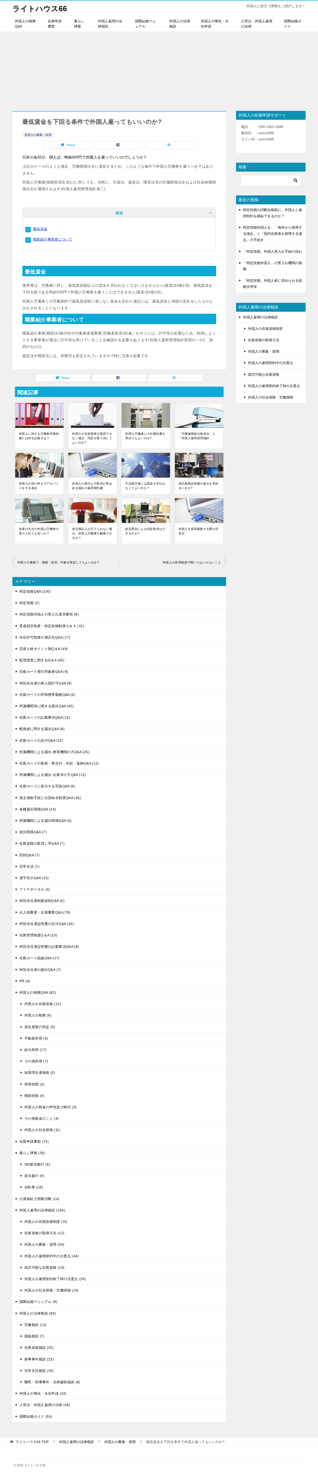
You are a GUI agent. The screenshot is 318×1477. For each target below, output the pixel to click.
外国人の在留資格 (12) (42, 1004)
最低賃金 (40, 229)
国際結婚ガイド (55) (35, 1416)
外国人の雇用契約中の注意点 (270, 363)
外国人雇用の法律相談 (110, 23)
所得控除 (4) (34, 1084)
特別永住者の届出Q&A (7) (40, 970)
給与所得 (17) (35, 1050)
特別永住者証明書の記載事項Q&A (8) (49, 947)
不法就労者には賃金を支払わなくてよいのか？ (145, 486)
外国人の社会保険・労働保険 (270, 397)
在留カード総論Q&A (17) (39, 958)
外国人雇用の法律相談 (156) (42, 1210)
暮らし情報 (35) (32, 1153)
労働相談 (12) (35, 1325)
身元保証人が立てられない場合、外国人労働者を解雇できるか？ (92, 533)
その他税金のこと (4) (41, 1118)
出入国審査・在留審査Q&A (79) (44, 912)
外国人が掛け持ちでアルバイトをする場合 (39, 486)
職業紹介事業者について (52, 239)
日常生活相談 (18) (39, 1371)
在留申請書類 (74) (34, 1141)
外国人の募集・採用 (38, 135)
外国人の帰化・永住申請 (215, 23)
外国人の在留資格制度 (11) (46, 1222)
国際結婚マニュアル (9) (38, 1302)
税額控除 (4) (34, 1096)
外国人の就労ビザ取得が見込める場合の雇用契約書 (92, 486)
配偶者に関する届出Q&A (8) (42, 729)
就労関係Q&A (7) (33, 832)
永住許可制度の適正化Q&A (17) (44, 637)
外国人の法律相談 (179, 23)
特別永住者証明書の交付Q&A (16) (46, 924)
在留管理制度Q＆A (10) (38, 935)
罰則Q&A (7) (29, 855)
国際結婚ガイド (292, 23)
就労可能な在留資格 (263, 374)
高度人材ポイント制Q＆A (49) (43, 649)
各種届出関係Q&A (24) (37, 809)
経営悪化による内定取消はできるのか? (145, 531)
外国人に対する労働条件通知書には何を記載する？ (39, 436)
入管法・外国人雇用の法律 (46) (44, 1405)
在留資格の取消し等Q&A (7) (42, 843)
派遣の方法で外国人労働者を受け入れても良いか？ (39, 531)
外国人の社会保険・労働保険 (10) (51, 1290)
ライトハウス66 (39, 8)
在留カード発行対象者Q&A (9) (43, 672)
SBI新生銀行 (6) (37, 1164)
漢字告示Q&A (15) (34, 878)
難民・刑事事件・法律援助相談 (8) (52, 1382)
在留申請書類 (55, 23)
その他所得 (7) (36, 1061)
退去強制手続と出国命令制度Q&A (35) (50, 798)
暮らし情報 (79, 23)
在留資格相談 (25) (39, 1348)
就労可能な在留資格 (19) (44, 1267)
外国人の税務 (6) (38, 1015)
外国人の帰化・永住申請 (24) (43, 1393)
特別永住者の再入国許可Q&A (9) (45, 683)
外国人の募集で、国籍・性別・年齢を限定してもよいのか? (58, 562)
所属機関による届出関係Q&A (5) (45, 821)
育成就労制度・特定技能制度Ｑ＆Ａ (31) (51, 626)
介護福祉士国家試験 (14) (39, 1199)
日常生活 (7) (29, 866)
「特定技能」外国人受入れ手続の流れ (272, 251)
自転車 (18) (33, 1187)
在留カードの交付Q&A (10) (41, 740)
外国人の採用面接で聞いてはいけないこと (192, 562)
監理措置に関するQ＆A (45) (41, 660)
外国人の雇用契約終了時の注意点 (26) (55, 1279)
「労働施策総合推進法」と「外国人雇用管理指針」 (197, 436)
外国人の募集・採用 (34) (44, 1244)
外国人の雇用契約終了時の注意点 (274, 386)
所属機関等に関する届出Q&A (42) (46, 706)
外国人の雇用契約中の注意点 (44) (51, 1256)
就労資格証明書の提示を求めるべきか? (199, 486)
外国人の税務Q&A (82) (37, 992)
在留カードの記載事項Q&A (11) (44, 717)
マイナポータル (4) (34, 889)
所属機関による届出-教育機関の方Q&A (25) (54, 752)
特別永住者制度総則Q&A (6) (42, 901)
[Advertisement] (159, 68)
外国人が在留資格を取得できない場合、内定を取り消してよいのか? (92, 438)
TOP (32, 1442)
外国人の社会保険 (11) (42, 1130)
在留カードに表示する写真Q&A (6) (47, 786)
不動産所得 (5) (36, 1038)
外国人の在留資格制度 (265, 329)
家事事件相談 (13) (39, 1359)
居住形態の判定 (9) (39, 1027)
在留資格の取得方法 (263, 340)
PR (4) (24, 981)
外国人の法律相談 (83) (37, 1313)
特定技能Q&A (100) (35, 591)
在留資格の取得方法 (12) (44, 1233)
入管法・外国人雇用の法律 (256, 23)
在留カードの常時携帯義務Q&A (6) (47, 695)
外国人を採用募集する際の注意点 (199, 531)
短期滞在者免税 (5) (39, 1073)
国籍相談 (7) (34, 1336)
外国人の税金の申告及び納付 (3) (50, 1107)
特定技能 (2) (29, 603)
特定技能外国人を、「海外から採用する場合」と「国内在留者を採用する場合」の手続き (272, 233)
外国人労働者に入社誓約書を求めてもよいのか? (145, 436)
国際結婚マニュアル (145, 23)
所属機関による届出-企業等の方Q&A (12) (52, 775)
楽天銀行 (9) (34, 1176)
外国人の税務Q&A (25, 23)
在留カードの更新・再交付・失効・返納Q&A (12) (59, 763)
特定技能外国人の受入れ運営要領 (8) (49, 614)
